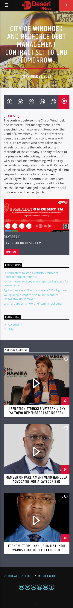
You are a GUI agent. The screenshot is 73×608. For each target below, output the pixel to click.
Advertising (15, 324)
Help (11, 329)
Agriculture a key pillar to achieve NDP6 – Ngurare (35, 290)
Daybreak (12, 237)
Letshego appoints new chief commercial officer (34, 303)
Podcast (12, 576)
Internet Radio (46, 576)
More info (11, 252)
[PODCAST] (11, 116)
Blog (27, 576)
